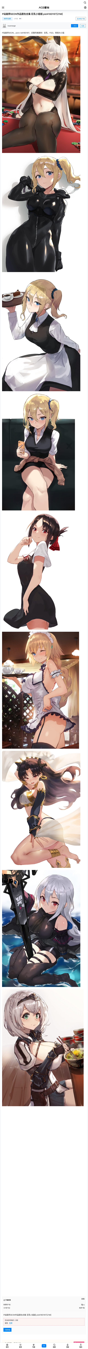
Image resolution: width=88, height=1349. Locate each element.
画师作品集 (7, 19)
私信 (82, 26)
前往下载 (82, 19)
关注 (75, 26)
